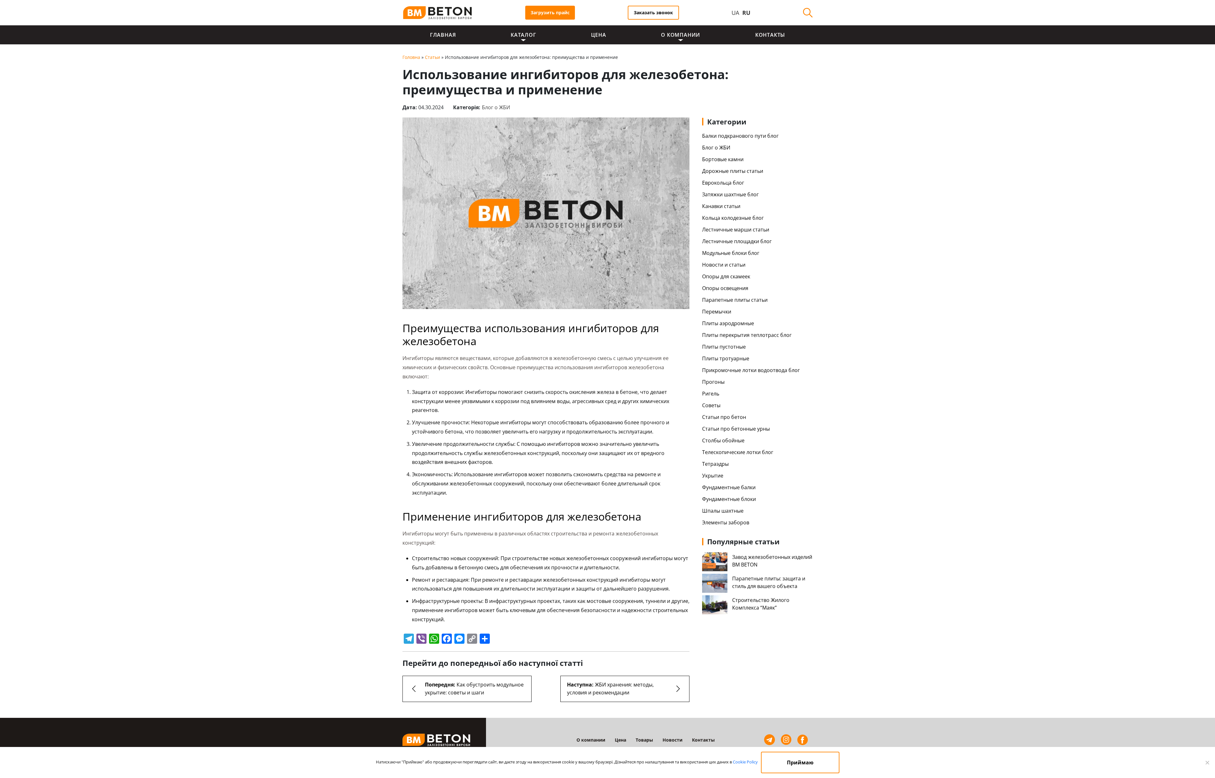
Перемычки (716, 311)
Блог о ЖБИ (496, 107)
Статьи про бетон (724, 417)
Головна (411, 57)
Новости (672, 740)
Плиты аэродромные (728, 323)
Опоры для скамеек (726, 276)
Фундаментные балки (729, 487)
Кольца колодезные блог (733, 217)
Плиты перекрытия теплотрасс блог (747, 335)
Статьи (432, 57)
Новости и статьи (723, 264)
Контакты (770, 34)
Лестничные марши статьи (735, 229)
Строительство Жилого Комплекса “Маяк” (760, 604)
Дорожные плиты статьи (732, 171)
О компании (680, 34)
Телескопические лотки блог (737, 452)
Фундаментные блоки (729, 499)
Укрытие (712, 475)
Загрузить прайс (550, 12)
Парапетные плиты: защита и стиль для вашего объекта (768, 582)
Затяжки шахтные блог (730, 194)
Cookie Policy (745, 762)
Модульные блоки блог (730, 253)
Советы (711, 405)
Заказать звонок (653, 12)
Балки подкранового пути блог (740, 135)
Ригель (710, 393)
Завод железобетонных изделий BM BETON (772, 560)
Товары (644, 740)
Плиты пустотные (724, 346)
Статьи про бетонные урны (736, 428)
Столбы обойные (723, 440)
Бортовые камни (723, 159)
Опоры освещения (725, 288)
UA (735, 12)
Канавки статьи (721, 206)
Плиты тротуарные (725, 358)
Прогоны (713, 381)
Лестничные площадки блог (737, 241)
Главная (443, 34)
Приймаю (800, 762)
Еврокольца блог (723, 182)
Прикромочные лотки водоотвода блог (751, 370)
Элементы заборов (725, 522)
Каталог (523, 34)
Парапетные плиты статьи (735, 299)
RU (746, 12)
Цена (598, 34)
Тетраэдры (715, 463)
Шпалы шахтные (723, 510)
